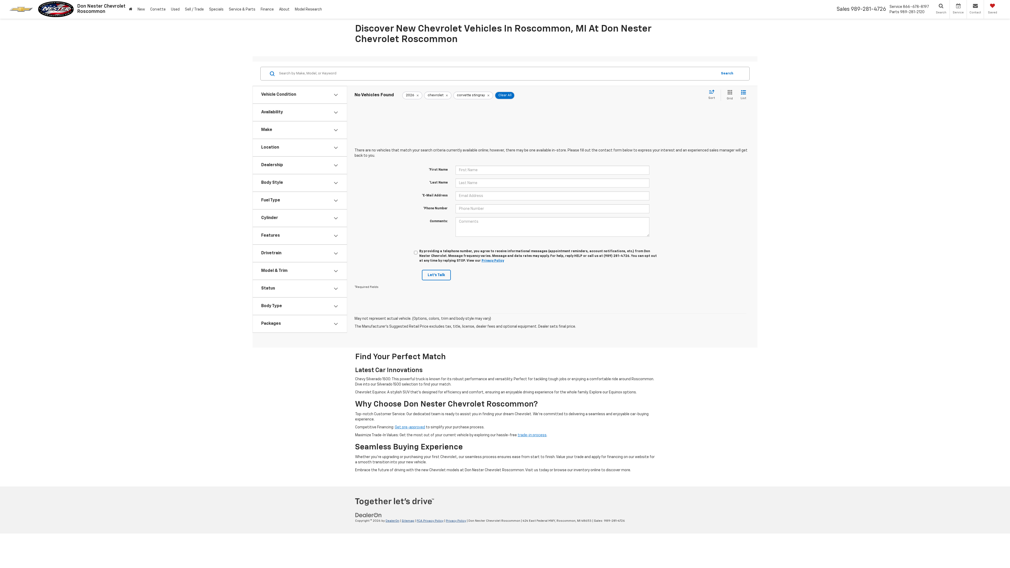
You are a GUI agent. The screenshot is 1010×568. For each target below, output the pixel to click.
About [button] (284, 9)
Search (727, 73)
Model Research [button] (308, 9)
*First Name (438, 169)
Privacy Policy (493, 260)
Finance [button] (267, 9)
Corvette (158, 9)
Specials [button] (216, 9)
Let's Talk (436, 275)
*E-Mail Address (435, 195)
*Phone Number (435, 208)
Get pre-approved (410, 427)
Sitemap (408, 521)
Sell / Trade (194, 9)
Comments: (439, 221)
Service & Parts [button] (242, 9)
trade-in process (532, 435)
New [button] (141, 9)
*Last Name (438, 182)
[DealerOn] (368, 515)
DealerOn (392, 521)
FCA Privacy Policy (430, 521)
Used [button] (175, 9)
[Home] (130, 9)
